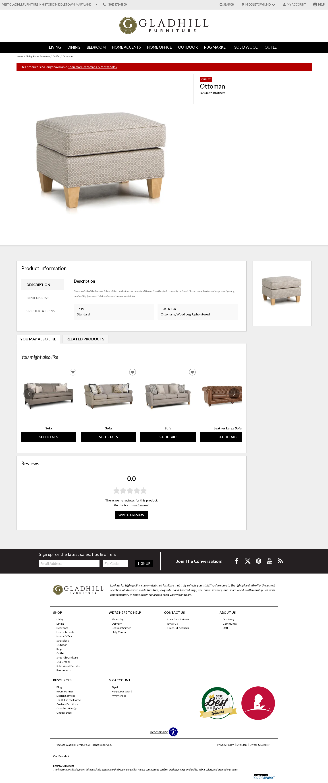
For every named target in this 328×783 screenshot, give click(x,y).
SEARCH (228, 4)
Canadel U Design (66, 708)
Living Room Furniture (38, 56)
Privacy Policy (225, 744)
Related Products (85, 339)
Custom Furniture (67, 704)
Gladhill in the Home (68, 700)
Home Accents (126, 47)
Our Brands (63, 661)
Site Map (242, 744)
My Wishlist (119, 695)
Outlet (272, 47)
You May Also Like (38, 339)
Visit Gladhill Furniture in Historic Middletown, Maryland (46, 4)
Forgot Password (122, 691)
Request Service (121, 628)
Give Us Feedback (178, 628)
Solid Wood (246, 47)
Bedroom (96, 47)
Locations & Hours (178, 619)
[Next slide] (234, 393)
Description (38, 284)
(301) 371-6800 (117, 4)
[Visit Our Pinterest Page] (259, 561)
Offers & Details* (259, 744)
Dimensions (38, 298)
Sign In (115, 687)
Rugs (59, 649)
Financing (117, 619)
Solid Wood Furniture (69, 666)
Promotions (63, 670)
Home (20, 56)
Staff (225, 628)
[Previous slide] (29, 393)
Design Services (65, 695)
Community (230, 623)
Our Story (228, 619)
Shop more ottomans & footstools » (92, 67)
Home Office (159, 47)
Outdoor (188, 47)
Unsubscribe (64, 712)
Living (55, 47)
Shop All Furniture (67, 657)
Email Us (172, 623)
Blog (59, 687)
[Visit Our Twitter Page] (248, 561)
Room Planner (64, 691)
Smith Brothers (215, 92)
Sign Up (144, 563)
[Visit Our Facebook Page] (237, 561)
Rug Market (216, 47)
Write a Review (131, 515)
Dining (74, 47)
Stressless (62, 640)
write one (141, 505)
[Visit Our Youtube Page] (270, 561)
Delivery (117, 623)
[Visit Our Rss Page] (280, 561)
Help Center (119, 632)
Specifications (41, 311)
